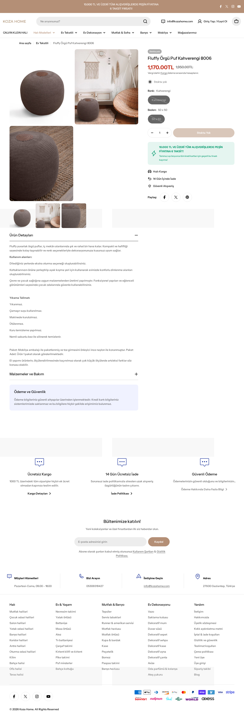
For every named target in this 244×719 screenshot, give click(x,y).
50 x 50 (158, 120)
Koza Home (26, 709)
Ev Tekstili (42, 43)
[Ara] (145, 21)
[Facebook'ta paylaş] (164, 197)
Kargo (164, 73)
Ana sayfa (25, 43)
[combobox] (93, 21)
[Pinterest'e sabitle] (187, 197)
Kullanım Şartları (143, 551)
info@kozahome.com (157, 586)
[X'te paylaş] (176, 197)
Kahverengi (160, 101)
